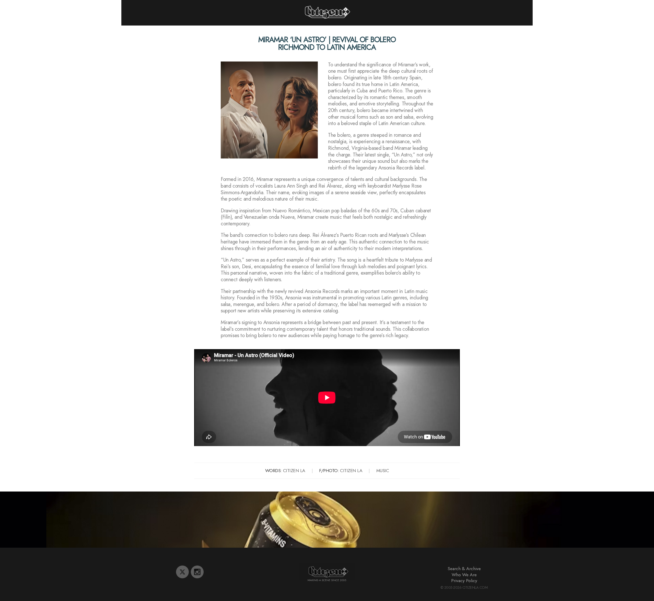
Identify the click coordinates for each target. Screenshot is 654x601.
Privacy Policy (464, 580)
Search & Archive (464, 568)
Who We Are (464, 574)
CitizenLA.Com (475, 587)
